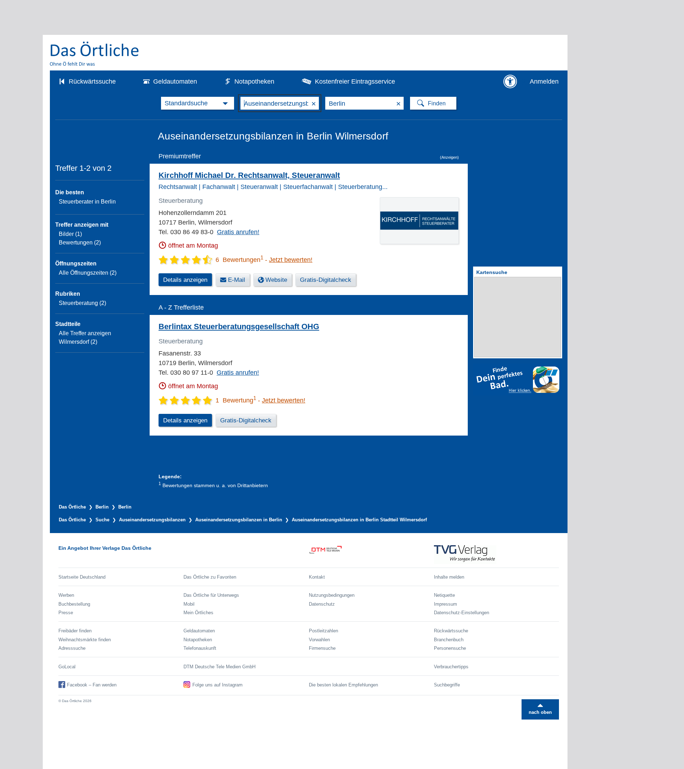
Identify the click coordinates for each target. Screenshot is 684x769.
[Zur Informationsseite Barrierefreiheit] (510, 81)
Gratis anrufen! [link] (238, 232)
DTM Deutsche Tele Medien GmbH (219, 666)
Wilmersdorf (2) (78, 342)
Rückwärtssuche (92, 81)
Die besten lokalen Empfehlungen (343, 685)
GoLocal (67, 666)
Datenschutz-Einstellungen (461, 612)
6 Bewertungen (239, 260)
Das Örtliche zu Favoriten (209, 577)
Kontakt (317, 577)
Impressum (445, 604)
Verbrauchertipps (451, 666)
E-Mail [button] (236, 279)
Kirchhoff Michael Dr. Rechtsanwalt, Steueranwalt (249, 175)
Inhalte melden (449, 577)
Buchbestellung (74, 604)
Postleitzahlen (323, 630)
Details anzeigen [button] (185, 279)
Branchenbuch (448, 639)
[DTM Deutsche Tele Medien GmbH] (371, 554)
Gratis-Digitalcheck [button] (325, 279)
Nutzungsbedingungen (331, 595)
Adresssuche (72, 648)
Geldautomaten (175, 81)
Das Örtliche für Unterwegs (211, 595)
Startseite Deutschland (81, 577)
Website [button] (276, 279)
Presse (65, 612)
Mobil (189, 604)
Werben (66, 595)
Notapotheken (254, 81)
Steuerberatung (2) (82, 303)
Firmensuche (322, 648)
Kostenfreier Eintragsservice (355, 81)
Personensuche (450, 648)
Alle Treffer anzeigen (85, 333)
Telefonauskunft (199, 648)
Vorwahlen (319, 639)
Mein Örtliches (198, 612)
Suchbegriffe (447, 685)
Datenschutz (322, 604)
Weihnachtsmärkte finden (84, 639)
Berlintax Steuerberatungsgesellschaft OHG (239, 326)
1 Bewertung (236, 400)
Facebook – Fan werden (91, 685)
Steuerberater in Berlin (87, 202)
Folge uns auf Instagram (217, 685)
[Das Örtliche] (95, 53)
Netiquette (444, 595)
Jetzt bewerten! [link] (290, 260)
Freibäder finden (75, 630)
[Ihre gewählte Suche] (197, 103)
